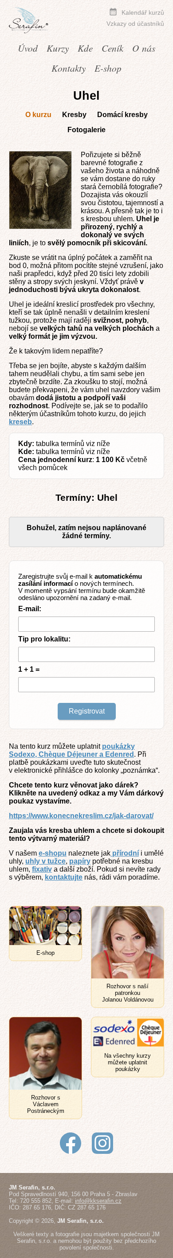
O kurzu (38, 114)
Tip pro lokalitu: (44, 639)
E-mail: (29, 609)
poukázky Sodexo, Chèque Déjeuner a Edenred (72, 750)
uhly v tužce (45, 861)
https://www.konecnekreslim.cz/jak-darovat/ (81, 816)
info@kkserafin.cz (98, 1200)
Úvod (28, 47)
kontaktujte (64, 877)
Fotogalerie (86, 130)
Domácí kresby (122, 114)
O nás (143, 47)
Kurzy (58, 47)
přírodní (124, 853)
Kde (85, 47)
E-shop (108, 67)
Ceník (112, 47)
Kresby (74, 114)
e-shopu (53, 853)
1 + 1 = (28, 669)
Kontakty (68, 67)
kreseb (20, 422)
